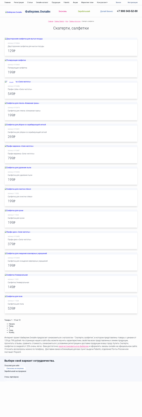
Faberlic (66, 2)
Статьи (30, 2)
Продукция (56, 2)
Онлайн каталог (42, 2)
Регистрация (19, 2)
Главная (7, 2)
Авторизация (133, 2)
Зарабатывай (84, 11)
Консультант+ (102, 2)
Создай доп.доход (14, 374)
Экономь (63, 11)
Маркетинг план (87, 2)
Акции (75, 2)
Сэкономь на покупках (15, 368)
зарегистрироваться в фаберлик (74, 346)
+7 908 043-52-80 (127, 11)
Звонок (118, 2)
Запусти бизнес (12, 380)
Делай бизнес (106, 11)
